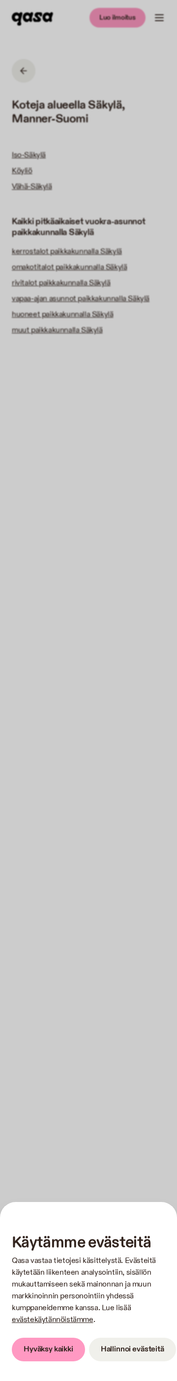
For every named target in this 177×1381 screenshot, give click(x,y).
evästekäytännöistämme (52, 1320)
